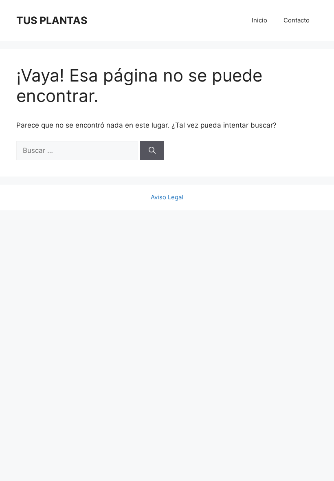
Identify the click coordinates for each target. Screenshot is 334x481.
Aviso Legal (167, 197)
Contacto (296, 20)
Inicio (259, 20)
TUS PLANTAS (51, 20)
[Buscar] (152, 151)
